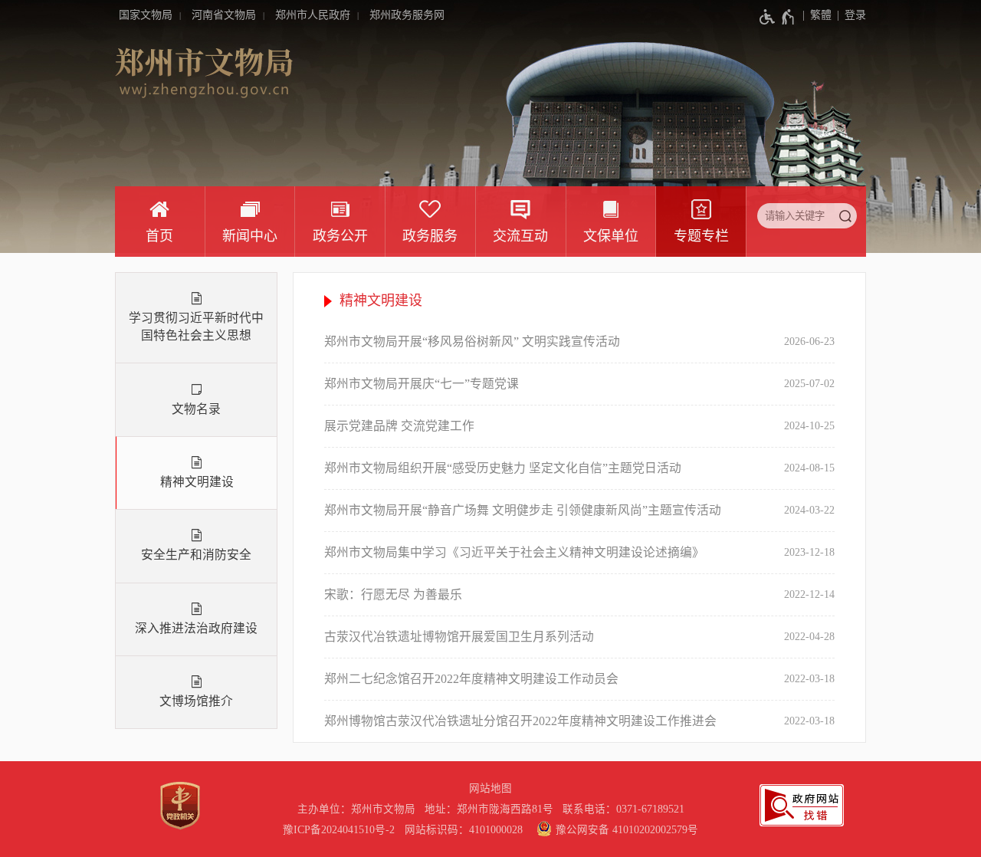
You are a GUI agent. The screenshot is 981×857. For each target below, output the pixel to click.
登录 (855, 15)
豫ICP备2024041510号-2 (339, 830)
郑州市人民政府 (312, 15)
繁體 (821, 15)
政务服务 (430, 236)
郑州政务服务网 (407, 15)
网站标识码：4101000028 (465, 830)
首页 (159, 236)
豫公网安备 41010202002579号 (627, 830)
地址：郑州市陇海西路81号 (492, 809)
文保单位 (610, 236)
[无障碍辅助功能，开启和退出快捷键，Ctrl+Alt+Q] (777, 17)
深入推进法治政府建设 (196, 628)
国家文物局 (145, 15)
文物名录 (196, 408)
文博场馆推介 (196, 701)
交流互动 (520, 236)
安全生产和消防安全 (196, 554)
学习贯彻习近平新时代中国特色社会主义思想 (196, 326)
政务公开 (340, 236)
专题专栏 (701, 236)
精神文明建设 (197, 481)
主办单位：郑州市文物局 (359, 809)
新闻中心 (249, 236)
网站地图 (490, 788)
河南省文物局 (224, 15)
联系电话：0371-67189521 (623, 809)
